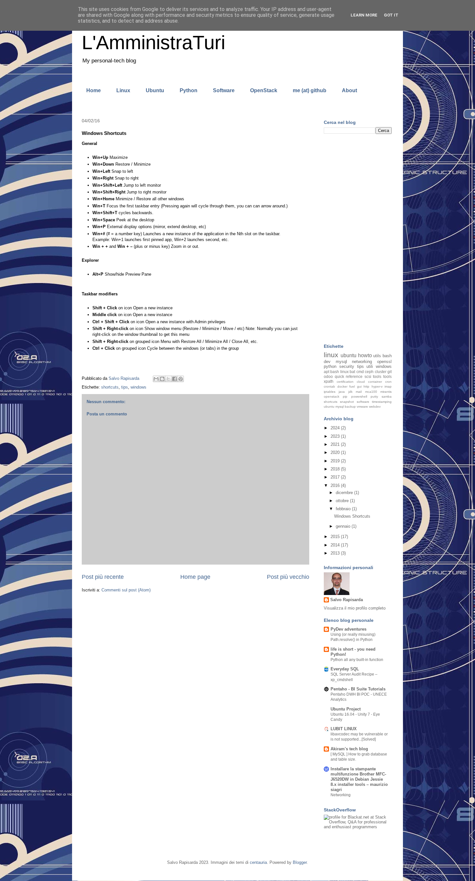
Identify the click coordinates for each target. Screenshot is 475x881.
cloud (361, 381)
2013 (336, 553)
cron (388, 381)
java (342, 391)
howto (365, 355)
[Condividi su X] (168, 379)
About (349, 90)
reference (354, 376)
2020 (336, 452)
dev (327, 361)
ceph (369, 371)
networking (362, 361)
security (346, 366)
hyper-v (377, 386)
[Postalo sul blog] (162, 379)
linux (331, 354)
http (366, 386)
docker (342, 386)
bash (387, 355)
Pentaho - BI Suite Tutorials (358, 689)
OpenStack (263, 90)
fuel (352, 386)
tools (387, 376)
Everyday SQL (345, 668)
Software (224, 90)
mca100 (371, 391)
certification (345, 381)
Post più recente (103, 577)
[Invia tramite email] (156, 379)
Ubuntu (155, 90)
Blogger (300, 862)
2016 (336, 485)
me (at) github (309, 90)
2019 (336, 460)
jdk (350, 391)
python (330, 366)
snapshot (347, 401)
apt (326, 371)
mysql (341, 361)
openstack (331, 396)
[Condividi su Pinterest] (180, 379)
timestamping (382, 401)
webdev (375, 406)
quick (339, 376)
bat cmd (357, 371)
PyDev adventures (348, 629)
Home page (195, 577)
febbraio (344, 508)
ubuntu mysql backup (340, 406)
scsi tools (373, 376)
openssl (384, 361)
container (375, 381)
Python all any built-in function (357, 659)
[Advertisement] (358, 239)
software (363, 401)
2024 (336, 427)
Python (188, 90)
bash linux (339, 371)
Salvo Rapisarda (346, 599)
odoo (328, 376)
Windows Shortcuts (352, 516)
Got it (391, 15)
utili (369, 366)
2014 (336, 545)
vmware (362, 406)
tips (124, 387)
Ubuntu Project (346, 709)
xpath (328, 381)
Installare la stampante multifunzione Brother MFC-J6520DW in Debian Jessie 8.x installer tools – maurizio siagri (359, 779)
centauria (258, 862)
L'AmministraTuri (153, 42)
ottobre (343, 500)
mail (359, 391)
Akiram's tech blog (349, 748)
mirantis (386, 391)
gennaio (344, 526)
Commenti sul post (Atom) (126, 590)
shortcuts (110, 387)
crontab (329, 386)
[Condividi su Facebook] (174, 379)
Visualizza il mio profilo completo (354, 608)
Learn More (364, 15)
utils (377, 355)
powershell (359, 396)
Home (93, 90)
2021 (336, 444)
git (389, 371)
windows (138, 387)
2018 (336, 469)
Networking (341, 795)
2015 (336, 536)
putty (374, 396)
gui (359, 386)
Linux (123, 90)
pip (345, 396)
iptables (329, 391)
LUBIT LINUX (344, 728)
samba (387, 396)
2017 (336, 477)
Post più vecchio (288, 577)
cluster (380, 371)
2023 (336, 436)
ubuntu (348, 355)
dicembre (345, 492)
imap (388, 386)
